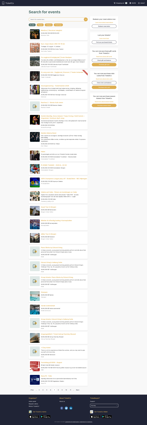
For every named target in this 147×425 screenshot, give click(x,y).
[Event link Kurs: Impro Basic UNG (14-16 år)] (34, 48)
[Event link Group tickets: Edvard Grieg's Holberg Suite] (34, 323)
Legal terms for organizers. (85, 421)
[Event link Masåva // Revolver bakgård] (34, 34)
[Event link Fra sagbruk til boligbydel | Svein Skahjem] (34, 61)
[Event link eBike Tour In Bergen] (34, 238)
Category (48, 25)
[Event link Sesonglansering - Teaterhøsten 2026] (34, 89)
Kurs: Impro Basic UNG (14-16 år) (53, 44)
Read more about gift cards (104, 56)
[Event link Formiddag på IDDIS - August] (34, 366)
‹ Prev (32, 390)
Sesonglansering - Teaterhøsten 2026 (55, 86)
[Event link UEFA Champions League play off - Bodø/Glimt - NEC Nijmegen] (34, 182)
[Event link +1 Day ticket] (34, 351)
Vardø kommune (46, 310)
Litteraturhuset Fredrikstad (48, 66)
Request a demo (33, 404)
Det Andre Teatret (46, 51)
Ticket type (58, 25)
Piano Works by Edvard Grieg (51, 247)
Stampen (44, 292)
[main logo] (8, 3)
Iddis (42, 370)
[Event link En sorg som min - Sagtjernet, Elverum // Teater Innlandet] (34, 76)
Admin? (142, 3)
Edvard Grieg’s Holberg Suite (51, 262)
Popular (40, 25)
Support (92, 401)
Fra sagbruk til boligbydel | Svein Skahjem (56, 57)
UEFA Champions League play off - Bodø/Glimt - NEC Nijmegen (64, 179)
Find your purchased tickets (104, 42)
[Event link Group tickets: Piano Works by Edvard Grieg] (34, 281)
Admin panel (32, 401)
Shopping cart (121, 3)
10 (66, 390)
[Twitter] (66, 408)
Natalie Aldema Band (48, 133)
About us (62, 401)
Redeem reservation (104, 26)
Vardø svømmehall (48, 306)
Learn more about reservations (104, 22)
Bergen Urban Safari (47, 212)
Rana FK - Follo (46, 376)
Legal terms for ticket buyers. (72, 421)
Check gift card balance (104, 60)
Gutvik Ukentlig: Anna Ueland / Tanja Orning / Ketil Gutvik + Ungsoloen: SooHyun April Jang (62, 117)
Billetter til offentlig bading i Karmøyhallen (56, 220)
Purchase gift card (104, 64)
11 (70, 390)
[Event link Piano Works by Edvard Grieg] (34, 251)
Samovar (43, 97)
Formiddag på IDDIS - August (51, 362)
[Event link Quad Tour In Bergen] (34, 211)
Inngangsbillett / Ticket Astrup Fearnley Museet (58, 334)
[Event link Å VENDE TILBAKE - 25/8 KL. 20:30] (34, 169)
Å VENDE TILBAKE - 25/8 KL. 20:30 (54, 165)
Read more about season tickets (104, 101)
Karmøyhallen (45, 225)
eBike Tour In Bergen (48, 234)
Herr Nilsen (44, 146)
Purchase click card (104, 87)
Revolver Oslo (45, 35)
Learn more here (104, 38)
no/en (134, 3)
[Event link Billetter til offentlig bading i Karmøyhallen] (34, 224)
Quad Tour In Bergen (48, 207)
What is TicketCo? (34, 406)
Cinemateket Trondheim (48, 159)
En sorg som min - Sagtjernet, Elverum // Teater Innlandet (62, 72)
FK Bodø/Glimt (45, 183)
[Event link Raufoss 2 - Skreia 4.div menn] (34, 106)
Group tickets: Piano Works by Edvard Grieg (57, 277)
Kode (42, 257)
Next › (78, 390)
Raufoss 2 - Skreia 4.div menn (52, 102)
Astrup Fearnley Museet (48, 339)
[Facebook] (61, 408)
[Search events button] (86, 19)
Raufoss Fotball (45, 107)
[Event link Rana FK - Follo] (34, 380)
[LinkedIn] (70, 408)
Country (93, 403)
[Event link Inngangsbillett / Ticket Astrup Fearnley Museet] (34, 338)
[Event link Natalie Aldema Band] (34, 137)
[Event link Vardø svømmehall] (34, 309)
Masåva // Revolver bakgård (51, 30)
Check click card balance (104, 82)
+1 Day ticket (45, 348)
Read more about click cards (104, 79)
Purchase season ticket (104, 105)
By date (32, 25)
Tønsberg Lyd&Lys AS (47, 201)
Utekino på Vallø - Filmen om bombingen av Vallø (59, 192)
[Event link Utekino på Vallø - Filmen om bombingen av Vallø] (34, 196)
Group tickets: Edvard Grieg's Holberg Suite (57, 319)
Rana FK (43, 383)
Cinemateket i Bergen (47, 170)
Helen (43, 152)
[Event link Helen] (34, 155)
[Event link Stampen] (34, 296)
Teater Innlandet (46, 77)
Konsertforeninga (46, 127)
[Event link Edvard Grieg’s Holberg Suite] (34, 266)
